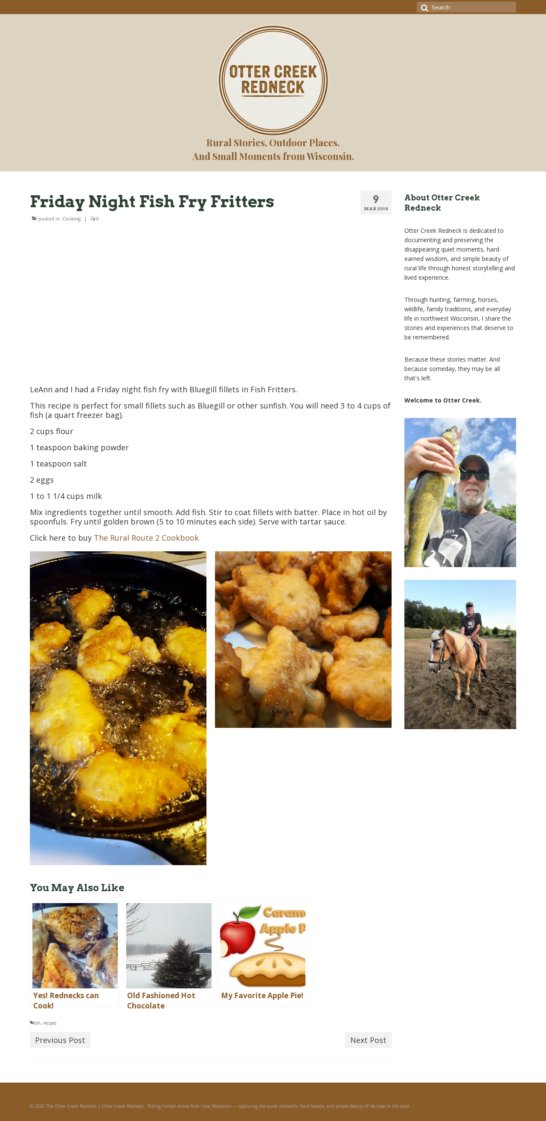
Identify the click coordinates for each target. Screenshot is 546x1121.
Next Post (368, 1040)
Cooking (71, 218)
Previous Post (60, 1040)
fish (37, 1023)
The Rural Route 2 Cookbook (146, 538)
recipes (49, 1023)
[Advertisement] (211, 306)
